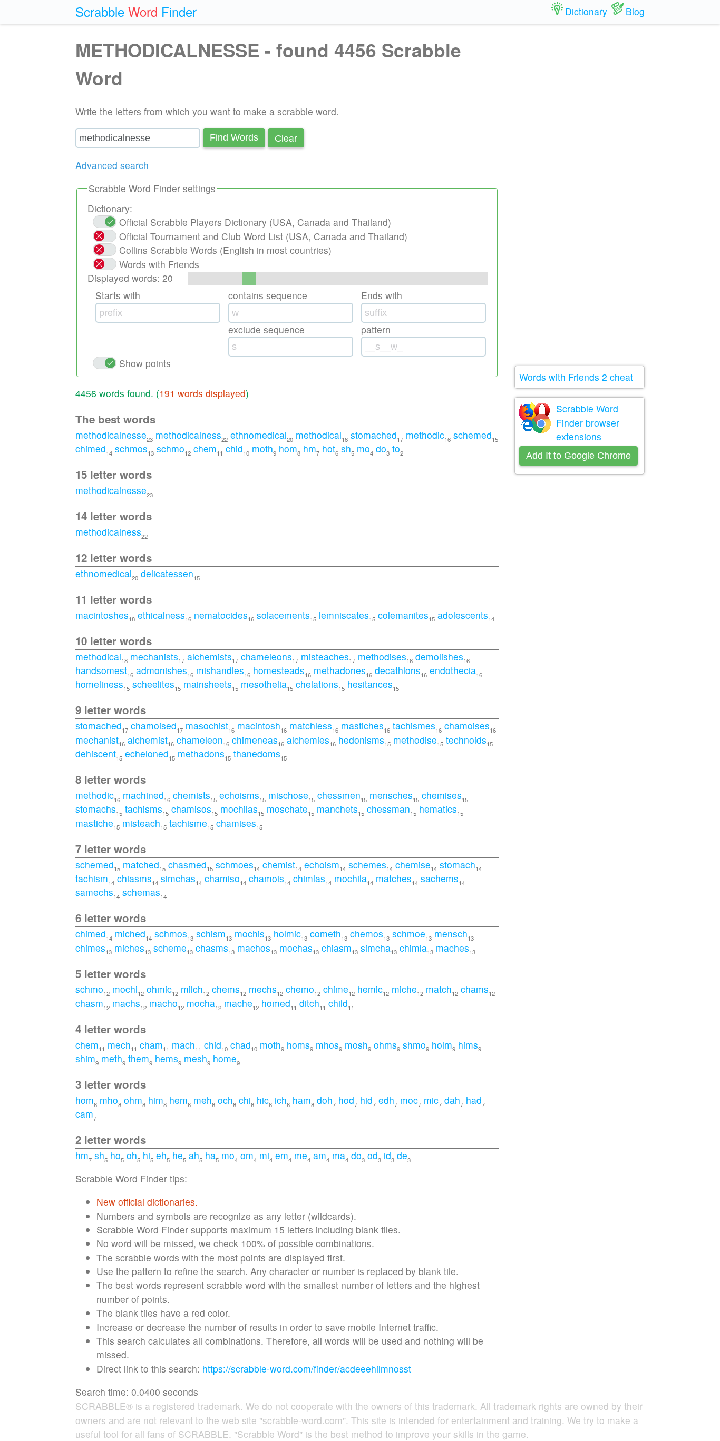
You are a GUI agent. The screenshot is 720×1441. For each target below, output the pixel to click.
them (138, 1058)
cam (84, 1113)
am (319, 1155)
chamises (236, 823)
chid (234, 448)
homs (298, 1044)
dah (452, 1100)
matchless (310, 725)
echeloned (147, 753)
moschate (287, 808)
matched (141, 864)
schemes (367, 864)
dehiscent (95, 753)
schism (211, 933)
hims (468, 1044)
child (338, 1003)
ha (210, 1155)
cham (151, 1044)
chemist (278, 864)
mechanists (154, 656)
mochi (125, 988)
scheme (170, 947)
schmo (170, 448)
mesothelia (264, 683)
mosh (356, 1044)
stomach (457, 864)
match (439, 988)
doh (325, 1100)
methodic (425, 434)
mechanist (97, 739)
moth (262, 448)
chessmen (339, 795)
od (372, 1155)
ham (302, 1100)
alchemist (148, 739)
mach (183, 1044)
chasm (89, 1003)
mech (119, 1044)
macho (163, 1003)
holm (442, 1044)
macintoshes (102, 614)
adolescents (462, 614)
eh (161, 1155)
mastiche (94, 823)
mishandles (220, 670)
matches (394, 878)
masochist (207, 725)
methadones (340, 670)
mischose (288, 795)
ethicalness (161, 614)
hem (178, 1100)
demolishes (439, 656)
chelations (317, 683)
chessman (388, 808)
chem (205, 448)
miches (129, 947)
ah (194, 1155)
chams (475, 988)
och (225, 1100)
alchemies (308, 739)
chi (245, 1100)
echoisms (239, 795)
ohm (133, 1100)
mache (238, 1003)
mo (363, 448)
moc (409, 1100)
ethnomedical (258, 434)
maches (452, 947)
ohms (385, 1044)
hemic (370, 988)
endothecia (453, 670)
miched (130, 933)
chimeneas (255, 739)
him (155, 1100)
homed (275, 1003)
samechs (94, 892)
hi (146, 1155)
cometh (325, 933)
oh (132, 1155)
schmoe (408, 933)
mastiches (362, 725)
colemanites (403, 614)
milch (192, 988)
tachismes (414, 725)
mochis (250, 933)
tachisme (188, 823)
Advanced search (112, 165)
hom (288, 448)
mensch (451, 933)
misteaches (325, 656)
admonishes (161, 670)
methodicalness (188, 434)
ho (115, 1155)
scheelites (153, 683)
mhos (327, 1044)
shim (85, 1058)
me (300, 1155)
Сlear (286, 137)
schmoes (235, 864)
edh (386, 1100)
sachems (440, 878)
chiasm (337, 947)
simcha (376, 947)
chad (240, 1044)
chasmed (187, 864)
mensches (391, 795)
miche (404, 988)
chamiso (222, 878)
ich (281, 1100)
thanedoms (256, 753)
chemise (413, 864)
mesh (195, 1058)
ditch (309, 1003)
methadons (201, 753)
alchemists (209, 656)
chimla (413, 947)
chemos (366, 933)
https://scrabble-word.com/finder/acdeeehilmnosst (306, 1368)
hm (309, 448)
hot (328, 448)
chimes (90, 947)
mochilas (239, 808)
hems (166, 1058)
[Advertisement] (580, 195)
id (387, 1155)
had (474, 1100)
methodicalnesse (111, 434)
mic (431, 1100)
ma (338, 1155)
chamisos (191, 808)
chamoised (154, 725)
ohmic (159, 988)
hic (263, 1100)
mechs (263, 988)
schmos (131, 448)
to (396, 448)
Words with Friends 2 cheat (576, 376)
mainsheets (207, 683)
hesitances (370, 683)
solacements (283, 614)
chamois (266, 878)
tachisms (143, 808)
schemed (472, 434)
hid (366, 1100)
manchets (337, 808)
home (225, 1058)
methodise (415, 739)
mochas (296, 947)
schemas (141, 892)
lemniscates (344, 614)
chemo (300, 988)
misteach (141, 823)
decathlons (398, 670)
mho (109, 1100)
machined (143, 795)
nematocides (221, 614)
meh (202, 1100)
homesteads (279, 670)
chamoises (467, 725)
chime (335, 988)
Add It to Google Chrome (578, 455)
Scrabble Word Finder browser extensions (587, 422)
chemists (191, 795)
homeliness (99, 683)
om (247, 1155)
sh (346, 448)
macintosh (258, 725)
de (402, 1155)
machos (253, 947)
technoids (466, 739)
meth (111, 1058)
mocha (201, 1003)
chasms (212, 947)
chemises (442, 795)
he (177, 1155)
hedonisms (361, 739)
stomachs (95, 808)
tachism (91, 878)
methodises (382, 656)
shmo (414, 1044)
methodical (319, 434)
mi (264, 1155)
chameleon (200, 739)
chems (226, 988)
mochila (350, 878)
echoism (321, 864)
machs (126, 1003)
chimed (90, 448)
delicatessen (167, 573)
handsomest (101, 670)
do (381, 448)
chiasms (134, 878)
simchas (178, 878)
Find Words (234, 137)
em (281, 1155)
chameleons (266, 656)
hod (346, 1100)
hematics (438, 808)
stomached (374, 434)
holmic (287, 933)
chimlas (309, 878)
